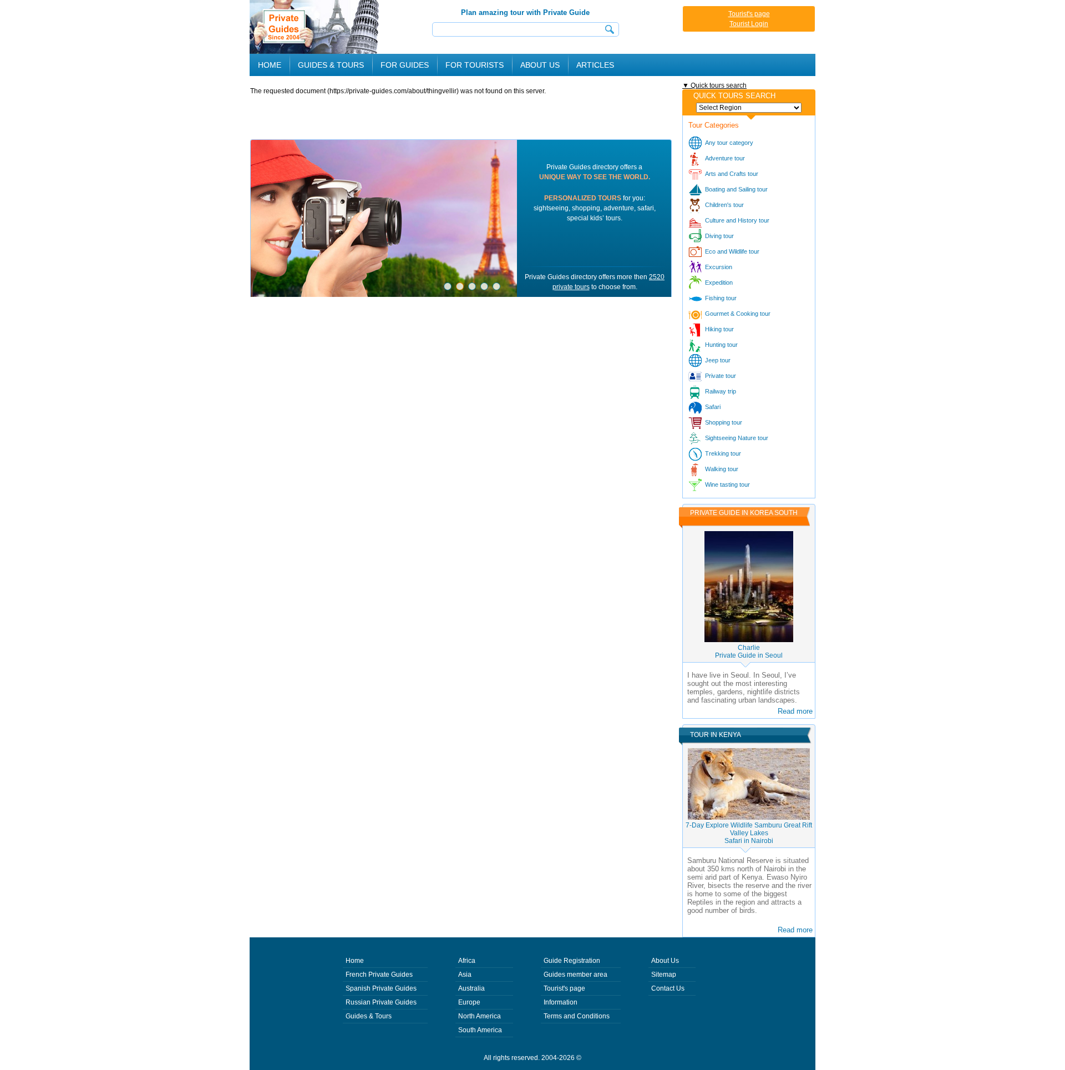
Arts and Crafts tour (731, 173)
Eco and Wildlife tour (732, 251)
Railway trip (720, 391)
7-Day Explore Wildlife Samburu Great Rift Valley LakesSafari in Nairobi (749, 833)
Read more (795, 711)
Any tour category (729, 142)
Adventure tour (725, 158)
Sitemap (663, 974)
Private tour (720, 375)
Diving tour (719, 236)
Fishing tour (721, 298)
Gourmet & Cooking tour (737, 313)
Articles (595, 64)
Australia (471, 988)
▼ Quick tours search (714, 85)
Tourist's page (749, 14)
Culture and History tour (737, 220)
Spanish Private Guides (381, 988)
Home (269, 64)
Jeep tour (718, 360)
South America (480, 1030)
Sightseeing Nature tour (736, 438)
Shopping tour (723, 422)
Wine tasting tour (727, 484)
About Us (540, 64)
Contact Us (667, 988)
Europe (469, 1002)
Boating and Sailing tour (736, 189)
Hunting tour (721, 344)
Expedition (719, 282)
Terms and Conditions (577, 1016)
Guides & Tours (369, 1016)
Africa (466, 961)
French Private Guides (379, 974)
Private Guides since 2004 (315, 27)
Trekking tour (723, 453)
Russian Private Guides (381, 1002)
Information (560, 1002)
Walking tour (721, 469)
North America (479, 1016)
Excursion (718, 267)
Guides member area (575, 974)
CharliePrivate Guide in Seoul (749, 651)
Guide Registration (572, 961)
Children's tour (724, 204)
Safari (713, 406)
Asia (464, 974)
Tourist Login (748, 24)
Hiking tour (719, 329)
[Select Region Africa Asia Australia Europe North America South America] (749, 108)
